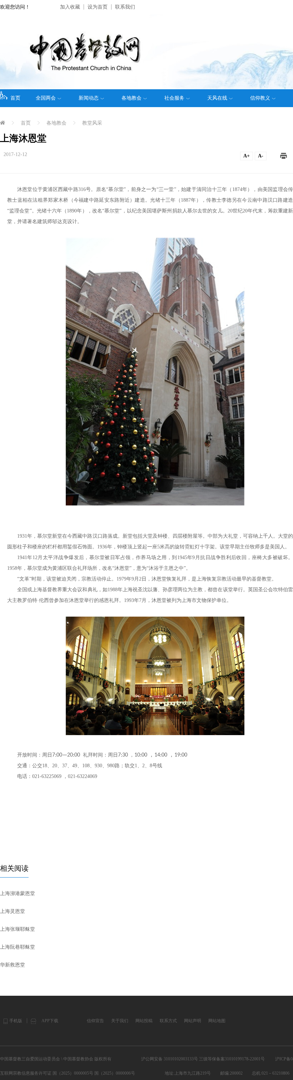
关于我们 (119, 1020)
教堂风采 (92, 123)
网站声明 (192, 1020)
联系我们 (125, 7)
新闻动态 (89, 98)
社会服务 (174, 98)
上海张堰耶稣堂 (17, 929)
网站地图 (216, 1020)
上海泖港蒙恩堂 (17, 893)
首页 (15, 98)
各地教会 (131, 98)
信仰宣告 (95, 1020)
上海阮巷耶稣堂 (17, 947)
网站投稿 (144, 1020)
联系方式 (168, 1020)
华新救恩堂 (12, 965)
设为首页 (98, 7)
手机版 (15, 1020)
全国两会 (46, 98)
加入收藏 (70, 7)
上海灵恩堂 (12, 911)
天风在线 (217, 98)
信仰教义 (260, 98)
